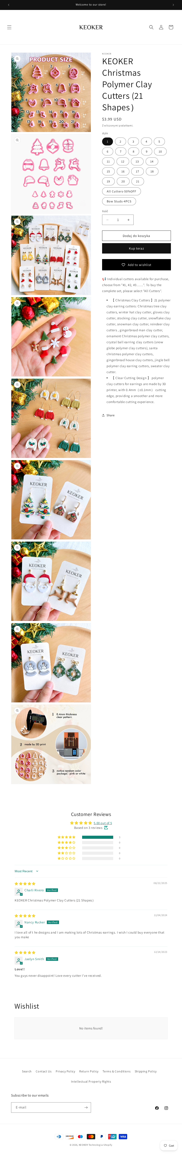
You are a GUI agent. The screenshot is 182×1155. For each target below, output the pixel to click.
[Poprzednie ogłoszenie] (9, 5)
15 (108, 171)
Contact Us (43, 1071)
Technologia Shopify (100, 1144)
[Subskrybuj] (86, 1107)
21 (137, 181)
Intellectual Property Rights (91, 1081)
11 (108, 161)
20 (123, 181)
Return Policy (89, 1071)
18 (152, 171)
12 (123, 161)
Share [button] (111, 415)
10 (160, 151)
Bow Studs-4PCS (119, 201)
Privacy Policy (65, 1071)
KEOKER (83, 1144)
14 (152, 161)
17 (137, 171)
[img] (25, 884)
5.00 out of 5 (103, 823)
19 (108, 181)
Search (27, 1071)
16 (123, 171)
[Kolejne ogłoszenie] (173, 5)
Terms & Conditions (117, 1071)
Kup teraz (136, 248)
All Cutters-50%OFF (121, 191)
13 (137, 161)
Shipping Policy (146, 1071)
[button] (9, 27)
